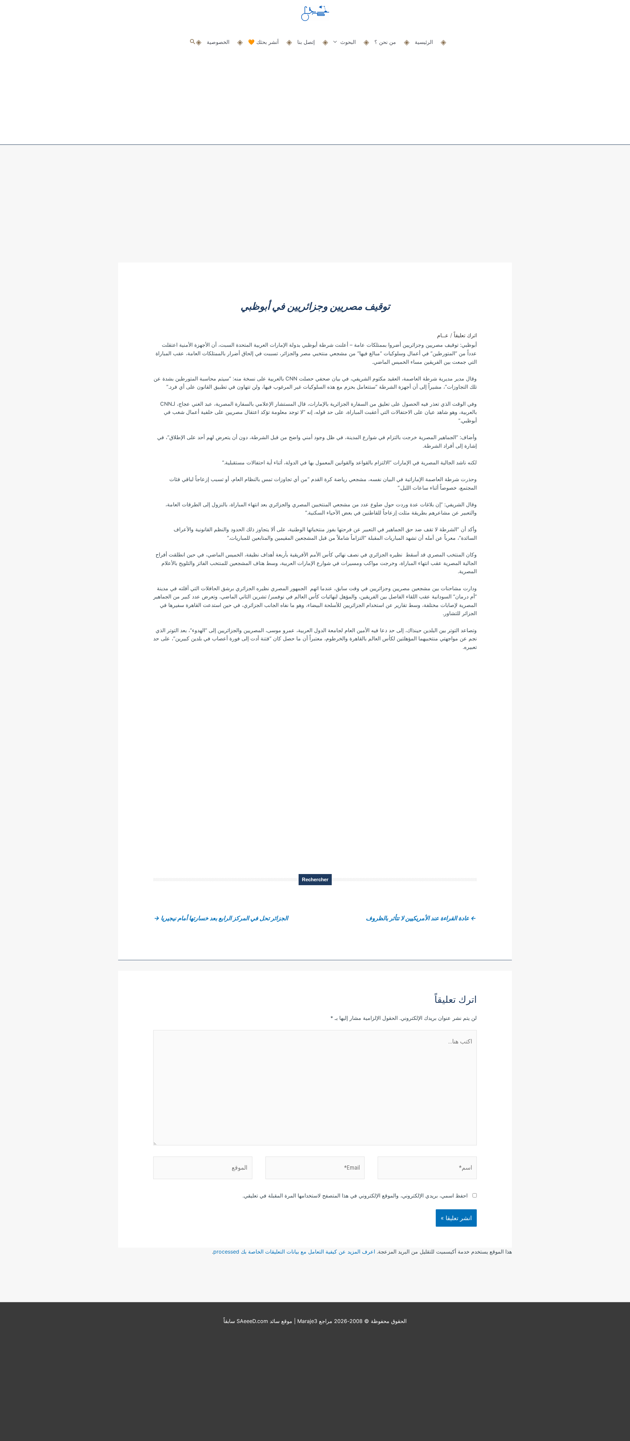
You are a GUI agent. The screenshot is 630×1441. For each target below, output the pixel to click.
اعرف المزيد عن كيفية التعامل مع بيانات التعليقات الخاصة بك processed (294, 1251)
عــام (443, 335)
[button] (192, 41)
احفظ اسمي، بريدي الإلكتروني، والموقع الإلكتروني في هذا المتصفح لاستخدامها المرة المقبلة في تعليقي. (355, 1195)
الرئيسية (424, 42)
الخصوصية (218, 42)
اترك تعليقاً (465, 335)
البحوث (348, 42)
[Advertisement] (315, 213)
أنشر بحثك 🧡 (263, 42)
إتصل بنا (306, 42)
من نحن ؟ (385, 42)
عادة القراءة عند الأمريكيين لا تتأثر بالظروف (421, 918)
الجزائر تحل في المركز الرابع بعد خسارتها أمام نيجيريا (221, 918)
